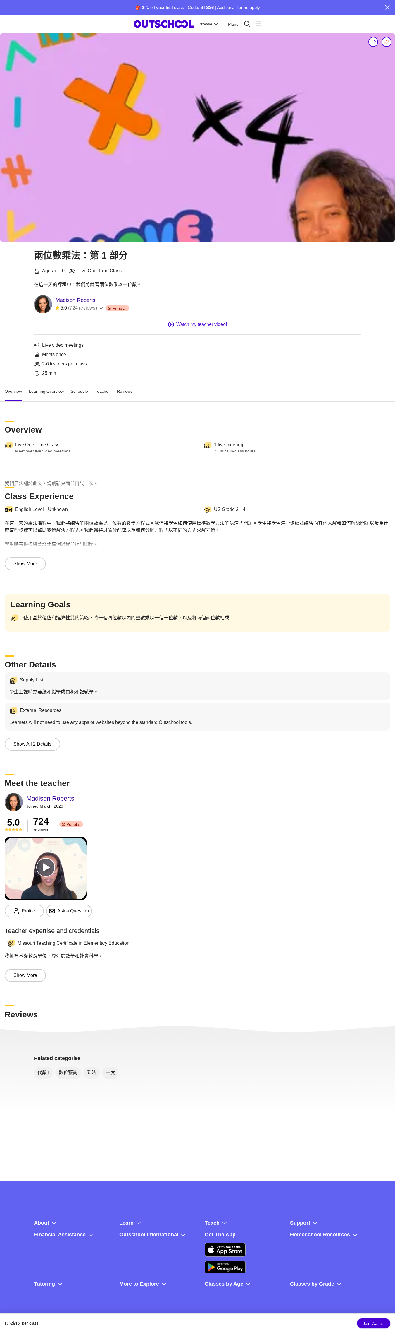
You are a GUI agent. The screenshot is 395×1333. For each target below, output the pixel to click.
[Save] (386, 42)
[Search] (247, 23)
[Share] (373, 42)
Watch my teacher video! (201, 324)
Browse (205, 24)
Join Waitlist (373, 1323)
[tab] (13, 391)
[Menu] (258, 24)
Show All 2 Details (32, 743)
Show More (25, 563)
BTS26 (207, 7)
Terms (243, 7)
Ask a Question (73, 910)
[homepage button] (164, 24)
